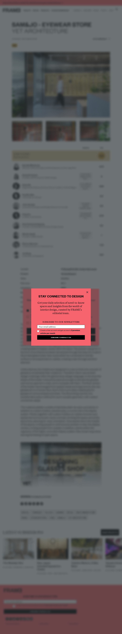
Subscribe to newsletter (61, 337)
